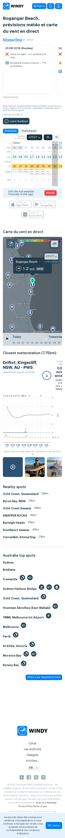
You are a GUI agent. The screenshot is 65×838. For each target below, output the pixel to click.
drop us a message (46, 803)
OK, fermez (54, 825)
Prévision (11, 131)
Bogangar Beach (26, 262)
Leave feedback (19, 121)
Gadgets (32, 755)
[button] (52, 375)
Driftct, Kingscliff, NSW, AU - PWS (20, 365)
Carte (32, 743)
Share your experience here (43, 677)
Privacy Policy (25, 806)
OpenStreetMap (43, 331)
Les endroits (32, 749)
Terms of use (40, 806)
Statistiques (29, 131)
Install (51, 193)
